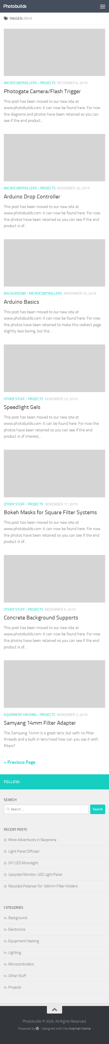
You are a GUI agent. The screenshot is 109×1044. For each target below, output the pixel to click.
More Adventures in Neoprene (32, 840)
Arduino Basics (21, 302)
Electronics (16, 929)
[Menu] (102, 6)
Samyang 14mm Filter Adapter (40, 723)
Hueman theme (80, 1028)
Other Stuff (14, 399)
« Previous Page (19, 762)
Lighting (14, 952)
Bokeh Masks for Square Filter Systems (50, 512)
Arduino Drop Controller (32, 196)
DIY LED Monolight (23, 863)
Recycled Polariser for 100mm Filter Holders (43, 886)
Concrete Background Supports (41, 617)
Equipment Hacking (20, 715)
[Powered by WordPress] (37, 1028)
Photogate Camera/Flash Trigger (42, 91)
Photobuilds (15, 6)
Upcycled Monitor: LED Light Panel (35, 874)
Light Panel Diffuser (24, 851)
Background (15, 293)
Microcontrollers (20, 83)
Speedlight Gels (22, 407)
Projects (48, 83)
